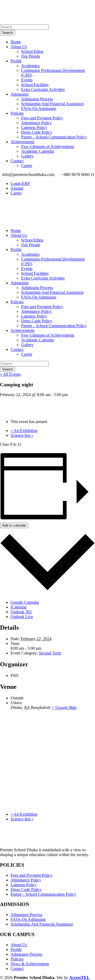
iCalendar (19, 607)
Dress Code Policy (36, 132)
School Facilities (35, 84)
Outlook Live (22, 616)
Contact (17, 161)
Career (26, 165)
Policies (17, 113)
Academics (30, 65)
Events (26, 80)
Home (16, 42)
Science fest (22, 435)
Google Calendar (25, 602)
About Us (19, 46)
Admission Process (37, 99)
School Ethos (32, 51)
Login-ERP (20, 183)
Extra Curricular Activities (43, 89)
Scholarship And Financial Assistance (52, 103)
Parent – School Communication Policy (54, 137)
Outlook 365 (21, 612)
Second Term (50, 653)
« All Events (10, 374)
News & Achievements (30, 964)
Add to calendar (14, 525)
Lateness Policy (34, 127)
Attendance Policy (36, 122)
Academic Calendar (37, 151)
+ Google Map (64, 707)
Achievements (22, 142)
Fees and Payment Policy (42, 118)
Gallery (27, 156)
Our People (30, 56)
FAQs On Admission (38, 108)
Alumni (17, 188)
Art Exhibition (24, 430)
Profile (16, 61)
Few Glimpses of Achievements (47, 146)
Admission (19, 94)
